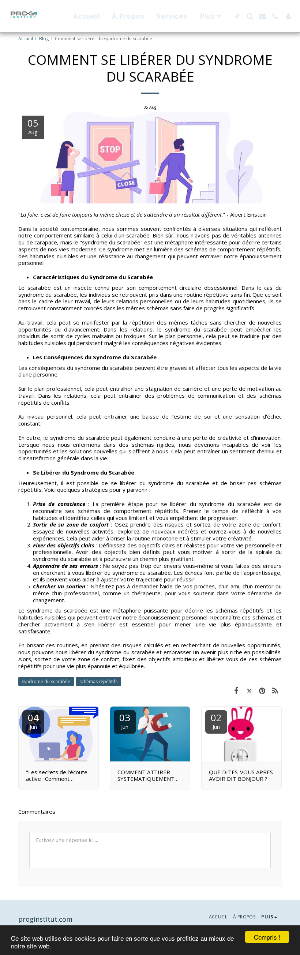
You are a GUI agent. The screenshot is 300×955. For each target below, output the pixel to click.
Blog (44, 38)
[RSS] (275, 690)
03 (124, 720)
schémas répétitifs (98, 681)
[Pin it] (262, 690)
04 (33, 720)
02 (216, 720)
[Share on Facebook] (236, 690)
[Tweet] (249, 690)
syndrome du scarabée (46, 681)
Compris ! (267, 936)
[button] (237, 16)
